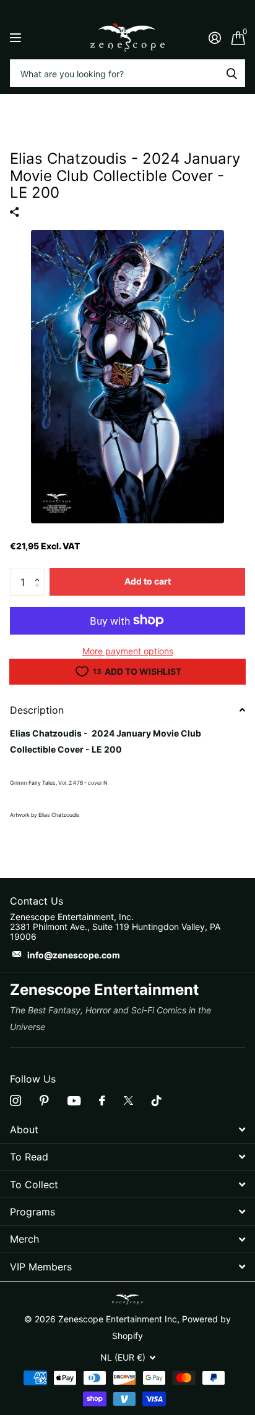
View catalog (17, 37)
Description (37, 710)
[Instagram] (15, 1100)
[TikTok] (157, 1100)
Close (127, 1129)
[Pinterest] (44, 1100)
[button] (40, 571)
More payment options (127, 651)
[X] (128, 1100)
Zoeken (231, 73)
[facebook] (102, 1100)
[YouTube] (73, 1100)
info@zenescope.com (73, 955)
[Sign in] (214, 38)
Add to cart (147, 581)
